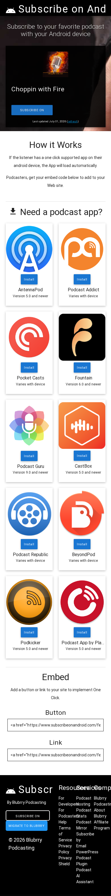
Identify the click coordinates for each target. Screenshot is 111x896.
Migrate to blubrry (26, 826)
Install (29, 279)
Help (63, 822)
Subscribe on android (28, 817)
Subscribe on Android (32, 111)
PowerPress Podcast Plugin (87, 857)
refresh (73, 121)
